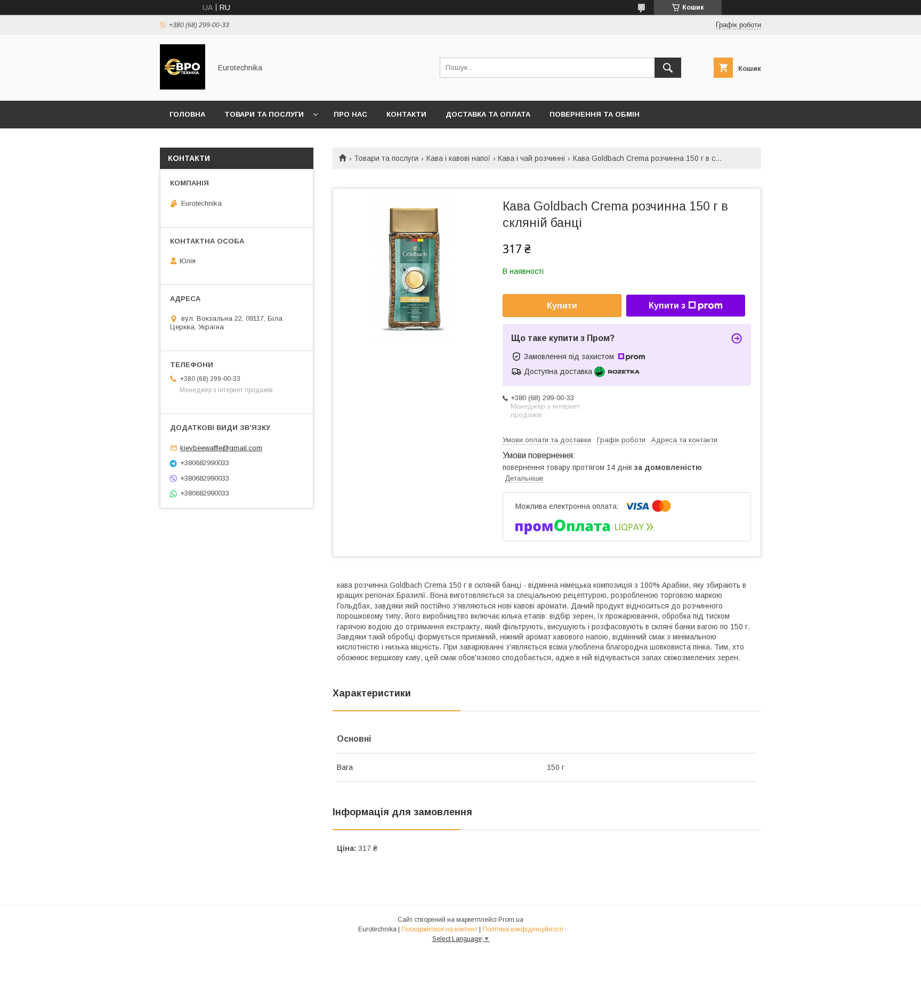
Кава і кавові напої (458, 158)
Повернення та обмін (595, 114)
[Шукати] (668, 68)
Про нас (350, 114)
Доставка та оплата (488, 114)
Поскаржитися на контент (439, 929)
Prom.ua (510, 919)
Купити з (667, 305)
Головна (187, 114)
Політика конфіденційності (522, 929)
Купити (562, 305)
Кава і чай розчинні (531, 158)
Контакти (406, 114)
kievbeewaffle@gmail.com (221, 448)
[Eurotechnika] (182, 87)
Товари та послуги (264, 114)
